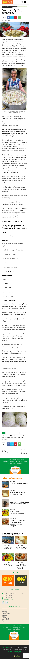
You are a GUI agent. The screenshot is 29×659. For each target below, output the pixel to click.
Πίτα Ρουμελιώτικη (7, 452)
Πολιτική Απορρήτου (14, 652)
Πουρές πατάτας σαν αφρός (22, 452)
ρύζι (10, 432)
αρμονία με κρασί (21, 437)
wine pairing (4, 439)
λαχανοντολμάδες (5, 435)
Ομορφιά (13, 509)
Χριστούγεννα (13, 437)
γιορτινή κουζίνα (15, 432)
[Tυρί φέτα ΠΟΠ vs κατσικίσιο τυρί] (5, 493)
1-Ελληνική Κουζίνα (7, 7)
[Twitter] (12, 17)
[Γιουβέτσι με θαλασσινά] (5, 484)
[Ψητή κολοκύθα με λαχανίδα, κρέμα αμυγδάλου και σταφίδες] (5, 521)
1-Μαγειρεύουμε (22, 6)
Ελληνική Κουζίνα (12, 6)
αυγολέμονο (22, 432)
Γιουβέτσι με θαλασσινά (19, 483)
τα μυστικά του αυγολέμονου (20, 435)
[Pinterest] (15, 17)
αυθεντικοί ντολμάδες (6, 437)
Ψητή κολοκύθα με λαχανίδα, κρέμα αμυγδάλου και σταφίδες (17, 523)
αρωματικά (12, 435)
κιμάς (7, 432)
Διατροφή (4, 6)
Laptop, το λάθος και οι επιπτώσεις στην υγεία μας (19, 503)
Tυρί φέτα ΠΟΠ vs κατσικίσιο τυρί (17, 493)
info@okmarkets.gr (8, 599)
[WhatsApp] (19, 17)
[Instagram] (6, 602)
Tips (11, 499)
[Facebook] (8, 17)
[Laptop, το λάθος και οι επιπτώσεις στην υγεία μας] (5, 502)
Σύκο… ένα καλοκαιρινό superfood (19, 512)
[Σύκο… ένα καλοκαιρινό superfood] (5, 512)
